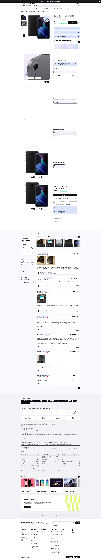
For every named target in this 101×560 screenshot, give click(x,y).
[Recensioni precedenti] (76, 388)
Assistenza (72, 5)
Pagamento (33, 535)
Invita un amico (43, 531)
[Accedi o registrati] (76, 6)
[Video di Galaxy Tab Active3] (24, 23)
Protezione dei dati (54, 541)
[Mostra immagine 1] (34, 177)
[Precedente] (32, 177)
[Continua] (42, 177)
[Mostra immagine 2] (37, 177)
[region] (67, 46)
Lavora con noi (23, 535)
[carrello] (79, 6)
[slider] (22, 264)
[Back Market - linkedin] (24, 538)
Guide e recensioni (34, 543)
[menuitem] (38, 9)
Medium (62, 534)
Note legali (53, 546)
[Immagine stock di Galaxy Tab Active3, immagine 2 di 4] (24, 29)
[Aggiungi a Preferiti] (78, 22)
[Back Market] (26, 5)
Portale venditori (34, 534)
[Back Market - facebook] (26, 538)
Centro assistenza (34, 541)
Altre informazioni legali (55, 545)
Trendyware (62, 201)
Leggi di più (39, 326)
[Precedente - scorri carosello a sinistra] (76, 42)
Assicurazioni (33, 540)
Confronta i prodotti (34, 544)
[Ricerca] (35, 6)
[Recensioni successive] (79, 388)
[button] (46, 18)
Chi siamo (22, 531)
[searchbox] (48, 6)
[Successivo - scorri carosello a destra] (79, 42)
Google (41, 503)
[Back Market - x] (22, 540)
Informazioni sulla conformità (73, 201)
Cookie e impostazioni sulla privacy (55, 543)
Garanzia (52, 539)
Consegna (33, 537)
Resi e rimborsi (33, 538)
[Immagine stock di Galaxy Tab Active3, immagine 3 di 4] (24, 35)
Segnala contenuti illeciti (55, 548)
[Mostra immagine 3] (39, 177)
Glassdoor (63, 533)
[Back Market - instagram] (22, 538)
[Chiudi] (100, 1)
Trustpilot (63, 531)
